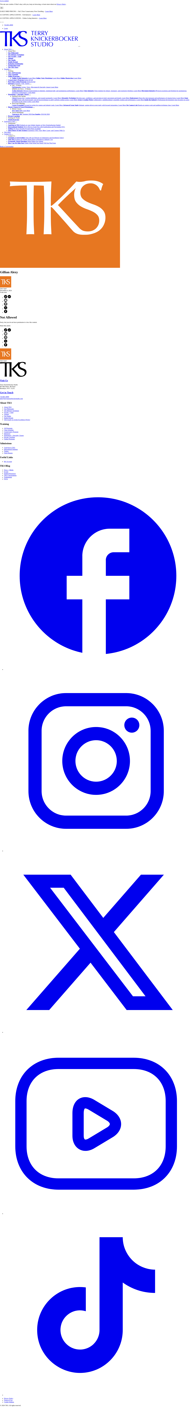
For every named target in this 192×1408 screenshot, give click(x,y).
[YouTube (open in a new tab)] (98, 1213)
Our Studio (7, 416)
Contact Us (8, 134)
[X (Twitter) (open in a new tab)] (98, 1032)
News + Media (8, 470)
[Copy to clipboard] (7, 297)
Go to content (4, 1)
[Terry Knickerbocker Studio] (39, 46)
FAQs (6, 479)
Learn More (49, 11)
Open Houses (8, 453)
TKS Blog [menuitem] (7, 132)
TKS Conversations (10, 475)
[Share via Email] (5, 301)
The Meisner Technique (11, 411)
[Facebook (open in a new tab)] (98, 669)
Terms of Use (8, 1400)
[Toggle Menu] (79, 46)
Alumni (6, 414)
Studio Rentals (8, 418)
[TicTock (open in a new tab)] (98, 1395)
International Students (11, 449)
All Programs (8, 428)
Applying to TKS (10, 121)
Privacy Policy (61, 4)
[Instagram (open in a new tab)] (98, 851)
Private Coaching (9, 437)
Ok (1, 8)
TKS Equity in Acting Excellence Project (17, 420)
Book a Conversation (6, 146)
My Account (8, 461)
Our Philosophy (9, 409)
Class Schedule (9, 430)
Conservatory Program (11, 432)
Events (6, 472)
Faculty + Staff (8, 412)
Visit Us (4, 380)
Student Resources (10, 473)
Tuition (6, 451)
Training (7, 69)
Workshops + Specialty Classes (14, 435)
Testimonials (8, 477)
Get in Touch (6, 392)
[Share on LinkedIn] (5, 305)
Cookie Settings (9, 1402)
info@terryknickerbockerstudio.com (11, 398)
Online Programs (9, 439)
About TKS (8, 49)
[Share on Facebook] (5, 312)
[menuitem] (13, 53)
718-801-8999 (8, 25)
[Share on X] (5, 309)
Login (6, 28)
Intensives (7, 434)
